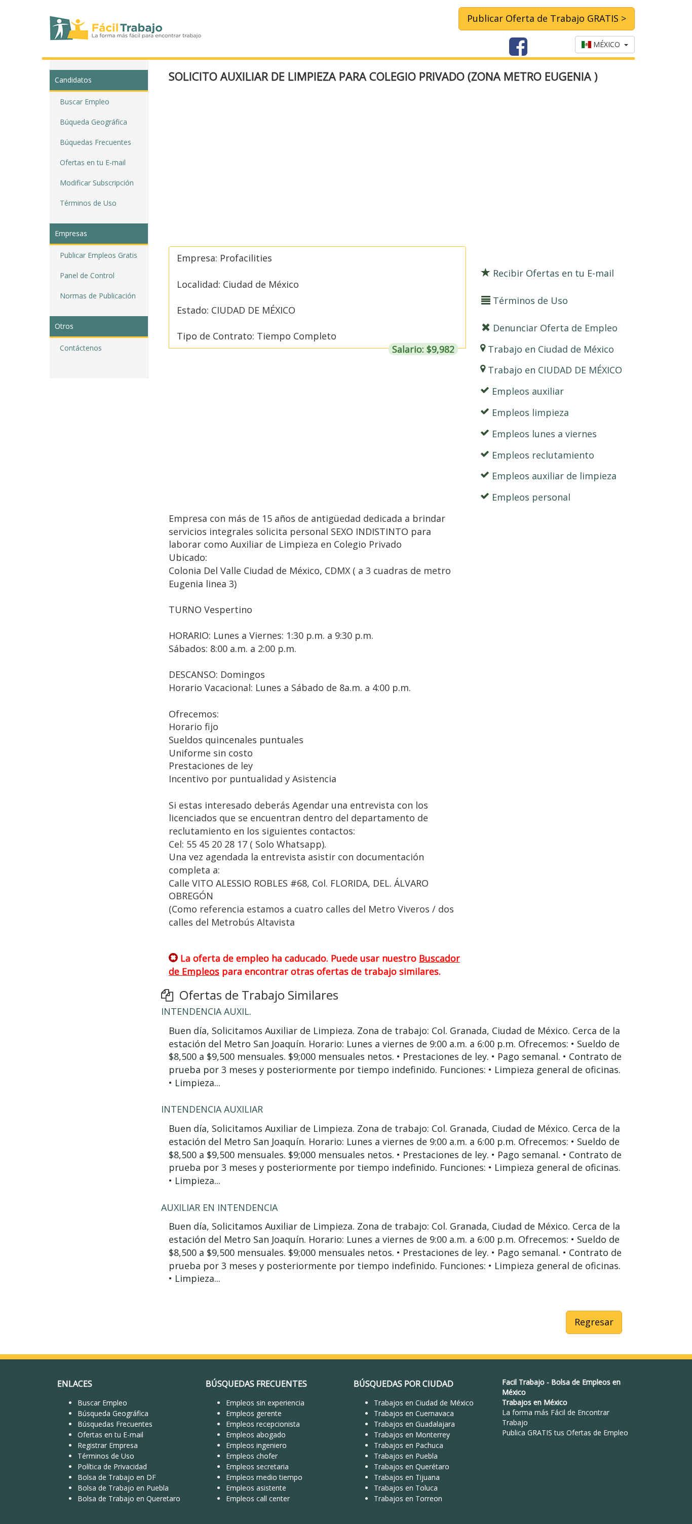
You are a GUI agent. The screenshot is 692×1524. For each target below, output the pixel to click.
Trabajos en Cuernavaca (414, 1413)
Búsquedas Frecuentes (115, 1424)
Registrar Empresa (108, 1445)
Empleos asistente (256, 1488)
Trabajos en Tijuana (407, 1477)
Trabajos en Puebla (406, 1456)
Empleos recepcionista (263, 1424)
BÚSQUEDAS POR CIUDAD (403, 1383)
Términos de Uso (88, 203)
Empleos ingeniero (256, 1445)
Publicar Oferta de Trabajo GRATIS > (546, 18)
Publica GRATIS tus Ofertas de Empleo (565, 1432)
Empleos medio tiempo (264, 1477)
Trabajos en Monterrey (412, 1434)
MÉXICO (607, 44)
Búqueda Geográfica (93, 122)
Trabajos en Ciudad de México (424, 1402)
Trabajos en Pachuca (408, 1445)
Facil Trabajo (523, 1382)
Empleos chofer (252, 1456)
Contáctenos (81, 348)
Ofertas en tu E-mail (93, 162)
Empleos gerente (254, 1413)
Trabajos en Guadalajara (414, 1424)
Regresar (593, 1322)
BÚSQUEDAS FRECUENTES (256, 1383)
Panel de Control (87, 275)
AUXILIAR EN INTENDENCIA (219, 1207)
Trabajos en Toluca (406, 1488)
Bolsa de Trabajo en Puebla (123, 1488)
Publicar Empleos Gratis (98, 255)
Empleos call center (258, 1498)
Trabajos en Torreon (408, 1498)
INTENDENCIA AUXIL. (206, 1011)
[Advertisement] (395, 166)
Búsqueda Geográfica (113, 1413)
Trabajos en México (534, 1402)
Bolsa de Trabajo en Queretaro (129, 1498)
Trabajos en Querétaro (411, 1466)
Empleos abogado (256, 1434)
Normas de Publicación (98, 295)
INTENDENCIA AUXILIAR (212, 1109)
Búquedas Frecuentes (95, 142)
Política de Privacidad (112, 1466)
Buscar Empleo (84, 101)
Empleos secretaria (257, 1466)
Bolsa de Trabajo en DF (117, 1477)
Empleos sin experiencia (265, 1402)
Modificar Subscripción (97, 182)
